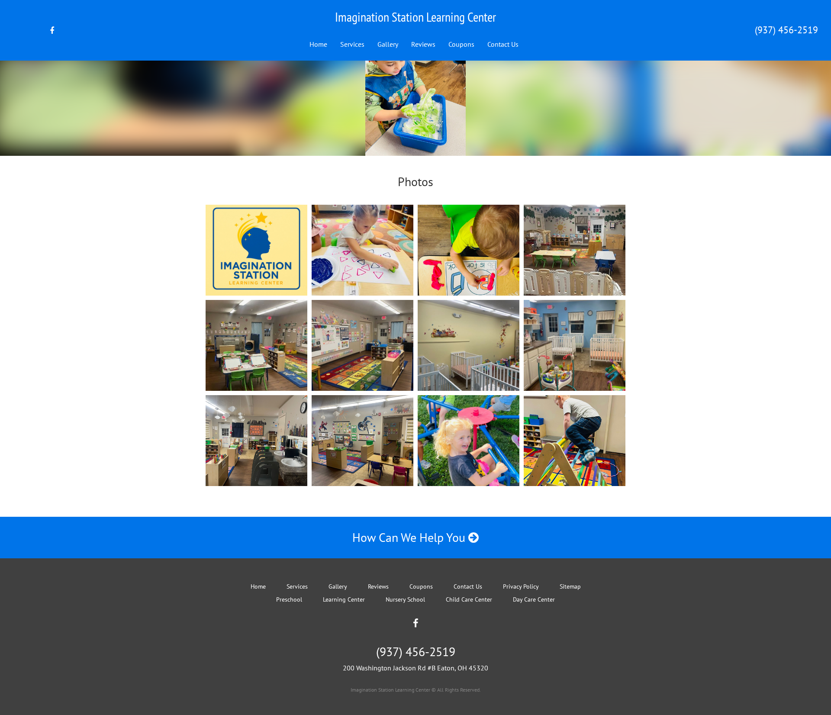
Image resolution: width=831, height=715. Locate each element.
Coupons (461, 44)
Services (352, 44)
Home (318, 44)
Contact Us (503, 44)
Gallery (387, 44)
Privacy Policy (521, 586)
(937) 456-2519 (786, 30)
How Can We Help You (410, 537)
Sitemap (570, 586)
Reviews (423, 44)
